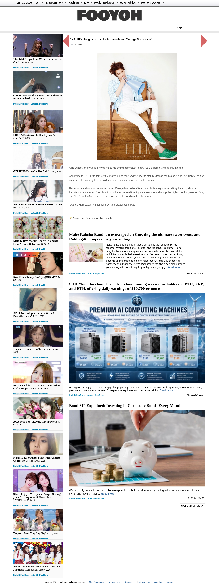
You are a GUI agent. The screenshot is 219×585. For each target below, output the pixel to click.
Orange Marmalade (95, 218)
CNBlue (109, 218)
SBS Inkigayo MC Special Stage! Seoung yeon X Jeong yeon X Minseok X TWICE (37, 497)
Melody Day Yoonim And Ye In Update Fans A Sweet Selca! (35, 242)
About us (158, 582)
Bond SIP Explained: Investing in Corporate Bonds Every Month (125, 405)
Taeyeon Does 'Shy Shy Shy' (29, 533)
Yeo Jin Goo (78, 218)
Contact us (130, 582)
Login (179, 28)
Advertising (144, 582)
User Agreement (96, 582)
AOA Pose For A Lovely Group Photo (35, 421)
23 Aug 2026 (24, 2)
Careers (170, 582)
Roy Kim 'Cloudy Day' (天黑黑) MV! (35, 277)
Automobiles (128, 2)
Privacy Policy (114, 582)
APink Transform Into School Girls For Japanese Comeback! (36, 568)
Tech (37, 2)
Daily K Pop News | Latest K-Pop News (30, 67)
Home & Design (150, 2)
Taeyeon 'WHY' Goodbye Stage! (32, 349)
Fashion (74, 2)
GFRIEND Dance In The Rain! (31, 171)
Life (86, 2)
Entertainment (54, 2)
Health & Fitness (104, 2)
